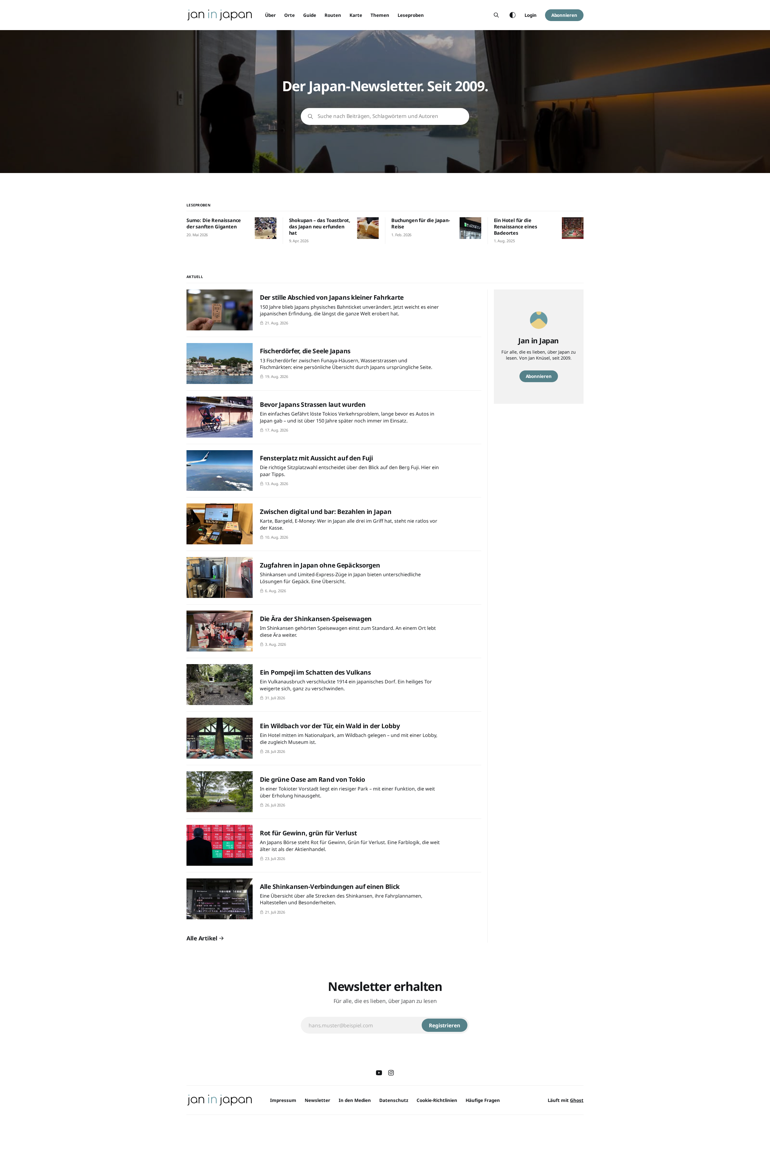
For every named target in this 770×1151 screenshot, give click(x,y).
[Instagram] (391, 1073)
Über (270, 15)
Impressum (283, 1100)
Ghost (577, 1100)
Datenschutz (393, 1100)
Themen (380, 15)
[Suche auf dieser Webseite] (496, 15)
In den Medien (355, 1100)
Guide (309, 15)
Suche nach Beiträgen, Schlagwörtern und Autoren (378, 116)
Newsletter (317, 1100)
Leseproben (411, 15)
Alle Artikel (201, 938)
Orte (289, 15)
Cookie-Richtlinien (437, 1100)
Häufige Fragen (483, 1100)
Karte (356, 15)
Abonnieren (564, 15)
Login (531, 15)
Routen (333, 15)
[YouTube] (379, 1073)
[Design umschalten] (512, 15)
